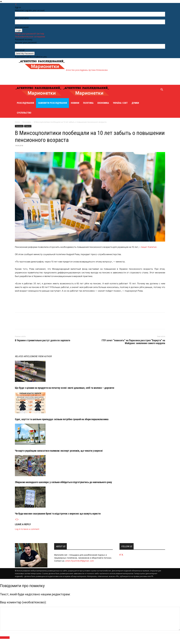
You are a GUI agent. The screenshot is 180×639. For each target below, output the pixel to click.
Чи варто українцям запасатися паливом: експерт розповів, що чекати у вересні (59, 450)
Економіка (103, 103)
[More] (31, 323)
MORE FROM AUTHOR (41, 356)
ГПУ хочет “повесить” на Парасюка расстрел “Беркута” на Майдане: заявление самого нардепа (133, 342)
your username (22, 18)
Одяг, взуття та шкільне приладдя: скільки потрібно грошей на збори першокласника (61, 419)
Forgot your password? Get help (29, 33)
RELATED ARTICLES (23, 356)
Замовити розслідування (52, 103)
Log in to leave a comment (27, 529)
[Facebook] (18, 323)
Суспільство (24, 112)
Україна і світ (120, 103)
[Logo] (39, 96)
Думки (135, 103)
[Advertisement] (69, 77)
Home (17, 122)
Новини (75, 103)
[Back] (16, 4)
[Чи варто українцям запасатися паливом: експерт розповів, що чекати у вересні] (90, 434)
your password (21, 27)
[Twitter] (24, 323)
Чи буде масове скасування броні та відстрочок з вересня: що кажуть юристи (58, 513)
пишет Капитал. (149, 247)
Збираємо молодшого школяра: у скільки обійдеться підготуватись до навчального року (63, 482)
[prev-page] (16, 519)
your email (19, 50)
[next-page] (18, 519)
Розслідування (25, 103)
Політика (88, 103)
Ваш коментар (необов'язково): (23, 602)
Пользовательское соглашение (30, 36)
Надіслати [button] (5, 637)
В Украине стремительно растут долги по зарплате (42, 340)
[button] (161, 90)
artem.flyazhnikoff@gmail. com (79, 561)
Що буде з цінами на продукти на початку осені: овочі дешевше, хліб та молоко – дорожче (64, 387)
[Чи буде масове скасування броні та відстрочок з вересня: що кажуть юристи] (90, 497)
